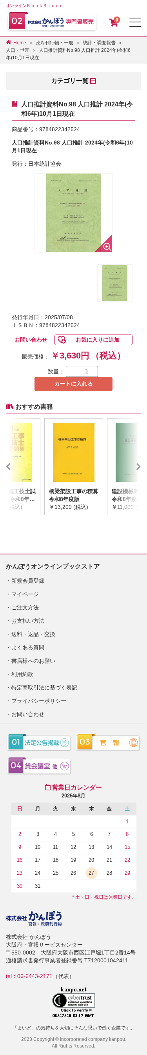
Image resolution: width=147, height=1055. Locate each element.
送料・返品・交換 (33, 634)
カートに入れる (73, 383)
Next (127, 467)
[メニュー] (135, 22)
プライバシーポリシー (38, 701)
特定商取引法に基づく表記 (44, 687)
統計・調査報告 (99, 43)
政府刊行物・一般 (54, 43)
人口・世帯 (17, 50)
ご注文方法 (25, 607)
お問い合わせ (31, 339)
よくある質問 (27, 647)
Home (19, 43)
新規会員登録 (27, 581)
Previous (20, 467)
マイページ (25, 594)
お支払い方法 (27, 621)
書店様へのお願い (33, 661)
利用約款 (22, 674)
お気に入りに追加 (98, 339)
